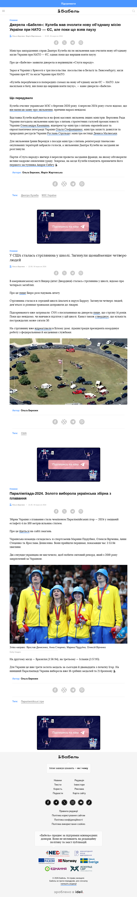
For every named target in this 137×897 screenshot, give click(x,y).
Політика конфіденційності (68, 819)
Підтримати (68, 3)
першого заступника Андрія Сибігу (32, 165)
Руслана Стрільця (58, 133)
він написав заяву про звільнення (31, 109)
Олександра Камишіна (34, 125)
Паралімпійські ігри (32, 701)
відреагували (43, 328)
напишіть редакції (69, 884)
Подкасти (58, 793)
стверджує (102, 316)
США (24, 433)
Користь (58, 789)
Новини (58, 780)
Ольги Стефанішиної (69, 129)
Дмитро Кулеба (30, 195)
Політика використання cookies (68, 824)
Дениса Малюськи (105, 133)
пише (22, 293)
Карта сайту (79, 793)
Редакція (79, 780)
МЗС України (49, 195)
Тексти (57, 784)
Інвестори (79, 784)
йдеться (24, 531)
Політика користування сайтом (68, 815)
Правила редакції (68, 811)
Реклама (79, 789)
